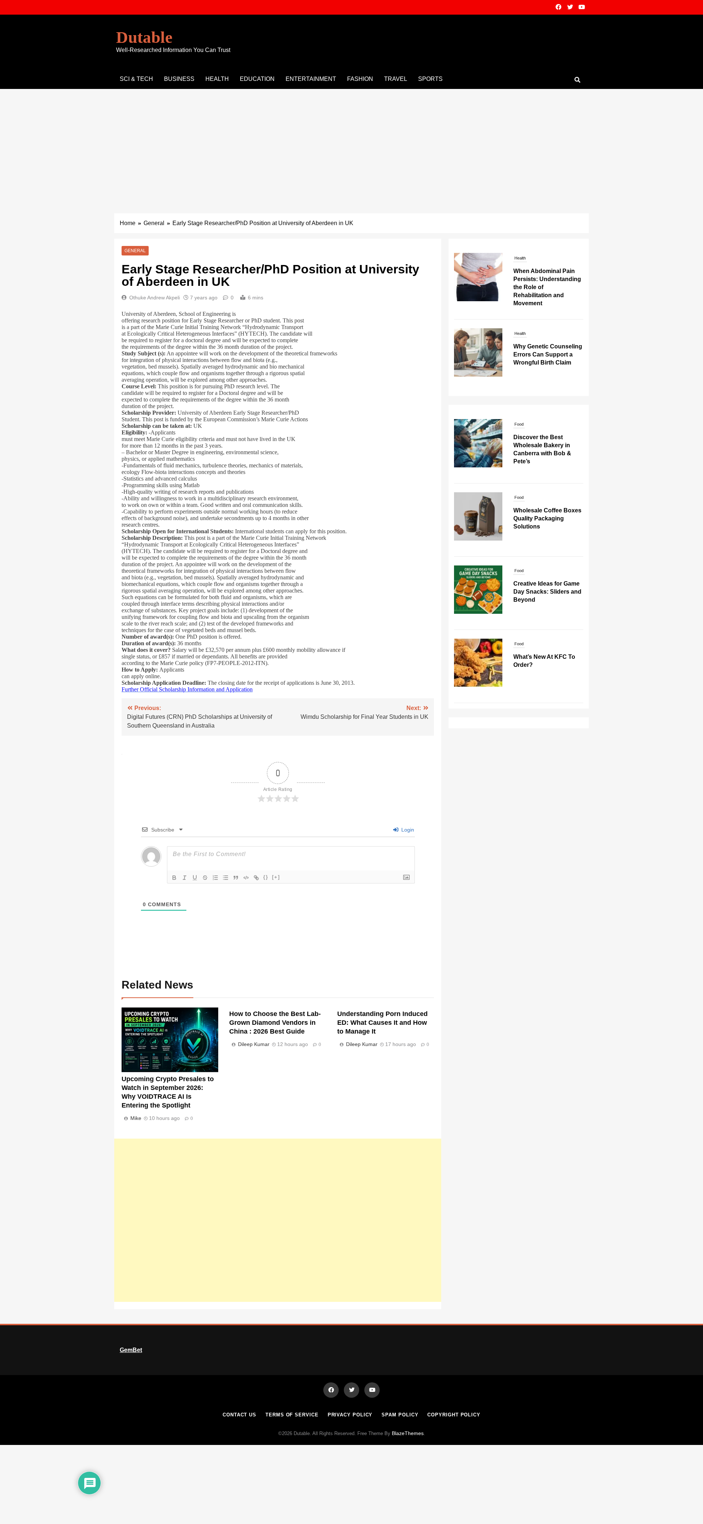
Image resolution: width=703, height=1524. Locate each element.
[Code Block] (246, 877)
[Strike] (205, 877)
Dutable (144, 37)
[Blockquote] (236, 877)
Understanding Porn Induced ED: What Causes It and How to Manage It (382, 1022)
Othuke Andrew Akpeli (154, 297)
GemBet (131, 1350)
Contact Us (239, 1414)
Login (407, 830)
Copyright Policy (453, 1414)
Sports (430, 79)
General (135, 250)
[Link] (256, 877)
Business (179, 79)
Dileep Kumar (253, 1044)
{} (265, 877)
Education (257, 79)
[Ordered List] (215, 877)
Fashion (360, 79)
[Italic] (184, 877)
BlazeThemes (408, 1433)
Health (217, 79)
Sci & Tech (136, 79)
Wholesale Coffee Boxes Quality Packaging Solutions (547, 518)
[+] (276, 877)
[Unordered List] (225, 877)
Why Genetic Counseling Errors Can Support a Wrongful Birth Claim (547, 279)
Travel (395, 79)
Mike (135, 1118)
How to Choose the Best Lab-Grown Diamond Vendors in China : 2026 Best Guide (275, 1022)
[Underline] (195, 877)
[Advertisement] (351, 144)
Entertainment (311, 79)
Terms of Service (292, 1414)
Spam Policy (400, 1414)
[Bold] (174, 877)
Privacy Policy (350, 1414)
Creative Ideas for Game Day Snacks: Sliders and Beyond (547, 591)
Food (519, 424)
